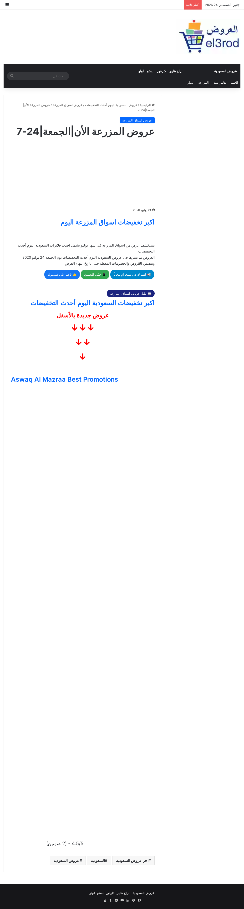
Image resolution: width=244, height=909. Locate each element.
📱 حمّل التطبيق (95, 274)
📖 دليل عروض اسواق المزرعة (130, 293)
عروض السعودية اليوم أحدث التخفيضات (111, 105)
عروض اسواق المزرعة (67, 105)
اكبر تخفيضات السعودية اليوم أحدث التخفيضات (92, 303)
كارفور (161, 71)
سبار (190, 82)
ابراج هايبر (176, 71)
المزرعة (203, 82)
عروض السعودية (225, 71)
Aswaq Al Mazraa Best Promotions (64, 379)
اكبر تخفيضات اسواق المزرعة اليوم (108, 222)
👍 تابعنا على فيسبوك (62, 274)
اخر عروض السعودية (132, 860)
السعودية (98, 860)
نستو (150, 71)
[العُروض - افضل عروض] (208, 36)
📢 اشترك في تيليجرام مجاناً (132, 274)
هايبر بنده (220, 82)
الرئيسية (146, 105)
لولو (141, 71)
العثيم (234, 82)
